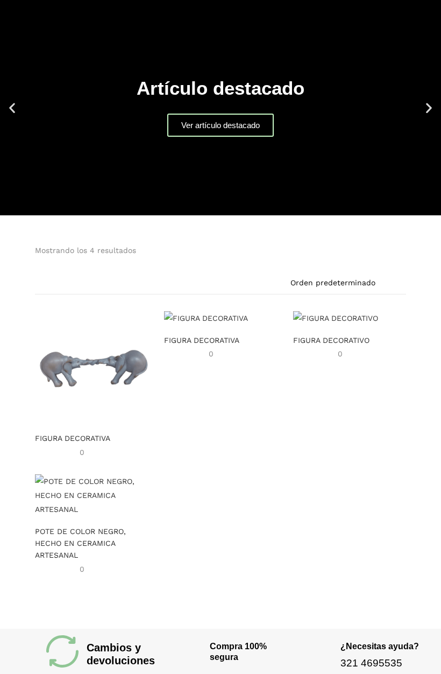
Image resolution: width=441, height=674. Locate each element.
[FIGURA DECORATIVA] (91, 366)
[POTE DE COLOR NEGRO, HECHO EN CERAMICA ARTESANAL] (91, 494)
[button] (12, 108)
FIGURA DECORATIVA (72, 438)
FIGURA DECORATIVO (331, 340)
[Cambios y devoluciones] (62, 651)
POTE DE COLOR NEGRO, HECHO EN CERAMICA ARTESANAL (80, 543)
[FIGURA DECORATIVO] (335, 317)
